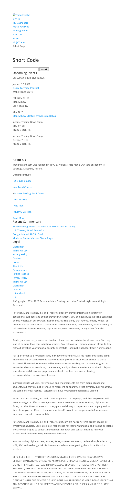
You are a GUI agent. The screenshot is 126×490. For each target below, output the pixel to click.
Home (16, 262)
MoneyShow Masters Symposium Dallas (34, 115)
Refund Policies (21, 273)
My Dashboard (20, 22)
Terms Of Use (20, 250)
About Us (18, 266)
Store (16, 38)
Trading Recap (20, 30)
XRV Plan (18, 205)
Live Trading (20, 199)
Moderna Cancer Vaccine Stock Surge (33, 238)
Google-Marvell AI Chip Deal (28, 234)
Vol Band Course (23, 187)
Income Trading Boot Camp (29, 193)
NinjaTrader (19, 42)
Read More (18, 218)
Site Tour (17, 34)
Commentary (20, 270)
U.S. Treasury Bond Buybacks (28, 230)
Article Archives (21, 26)
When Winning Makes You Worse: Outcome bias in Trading (44, 226)
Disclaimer (18, 246)
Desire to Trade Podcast (26, 87)
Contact (17, 258)
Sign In (16, 18)
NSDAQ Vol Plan (23, 211)
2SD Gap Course (23, 180)
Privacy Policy (20, 254)
